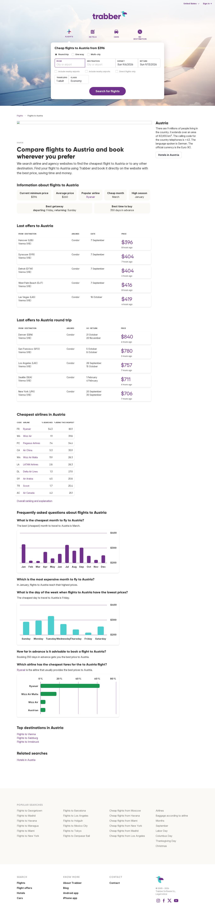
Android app (70, 893)
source (20, 142)
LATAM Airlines (30, 464)
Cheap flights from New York (125, 825)
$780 (127, 351)
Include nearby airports (69, 71)
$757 (126, 365)
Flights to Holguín (73, 820)
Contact (114, 882)
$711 (125, 379)
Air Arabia (28, 478)
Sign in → (207, 3)
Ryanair (90, 196)
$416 (127, 285)
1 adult (60, 80)
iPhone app (70, 898)
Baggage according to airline (172, 815)
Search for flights (108, 91)
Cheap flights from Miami (123, 820)
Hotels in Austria (26, 759)
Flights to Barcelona (74, 810)
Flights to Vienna (26, 734)
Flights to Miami (25, 830)
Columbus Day (164, 835)
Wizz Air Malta (30, 457)
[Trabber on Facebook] (163, 902)
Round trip (63, 54)
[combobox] (70, 63)
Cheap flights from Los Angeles (127, 835)
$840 (127, 337)
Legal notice (161, 894)
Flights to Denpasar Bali (76, 835)
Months (160, 820)
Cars (20, 898)
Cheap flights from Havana (124, 815)
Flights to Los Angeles (75, 815)
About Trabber (72, 882)
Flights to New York (28, 835)
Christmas (161, 846)
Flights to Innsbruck (28, 741)
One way (79, 54)
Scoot (26, 485)
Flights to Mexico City (75, 825)
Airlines (160, 810)
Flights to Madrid (26, 815)
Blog (66, 888)
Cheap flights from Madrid (124, 830)
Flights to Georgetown (29, 810)
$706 (127, 393)
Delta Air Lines (30, 471)
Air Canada (28, 492)
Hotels (21, 893)
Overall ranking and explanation (34, 501)
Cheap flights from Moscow (125, 810)
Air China (27, 450)
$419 (127, 299)
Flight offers (24, 888)
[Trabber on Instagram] (158, 902)
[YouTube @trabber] (176, 902)
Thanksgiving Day (166, 840)
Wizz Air (27, 436)
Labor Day (162, 830)
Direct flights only (127, 71)
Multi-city (96, 54)
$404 (128, 256)
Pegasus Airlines (31, 443)
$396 (127, 242)
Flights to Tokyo (72, 830)
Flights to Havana (27, 820)
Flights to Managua (28, 825)
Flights (21, 882)
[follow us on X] (169, 902)
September (162, 825)
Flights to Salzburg (27, 738)
